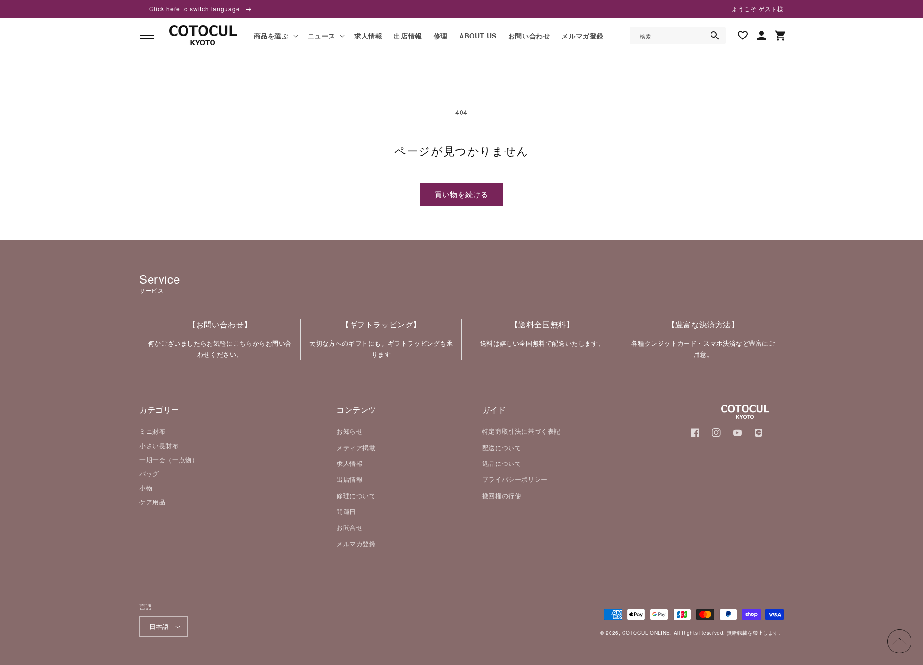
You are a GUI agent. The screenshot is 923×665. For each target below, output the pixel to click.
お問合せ (349, 527)
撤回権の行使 (502, 495)
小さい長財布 (159, 445)
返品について (502, 463)
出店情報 (349, 479)
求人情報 (349, 463)
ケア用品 (152, 501)
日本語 (159, 626)
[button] (147, 35)
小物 (145, 487)
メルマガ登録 (356, 543)
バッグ (149, 473)
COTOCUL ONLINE (646, 632)
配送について (502, 447)
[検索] (714, 35)
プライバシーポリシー (515, 479)
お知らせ (349, 431)
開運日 (346, 511)
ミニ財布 (152, 431)
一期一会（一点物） (168, 459)
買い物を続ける (461, 194)
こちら (243, 343)
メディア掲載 (356, 447)
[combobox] (678, 35)
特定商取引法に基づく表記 (521, 431)
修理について (356, 495)
